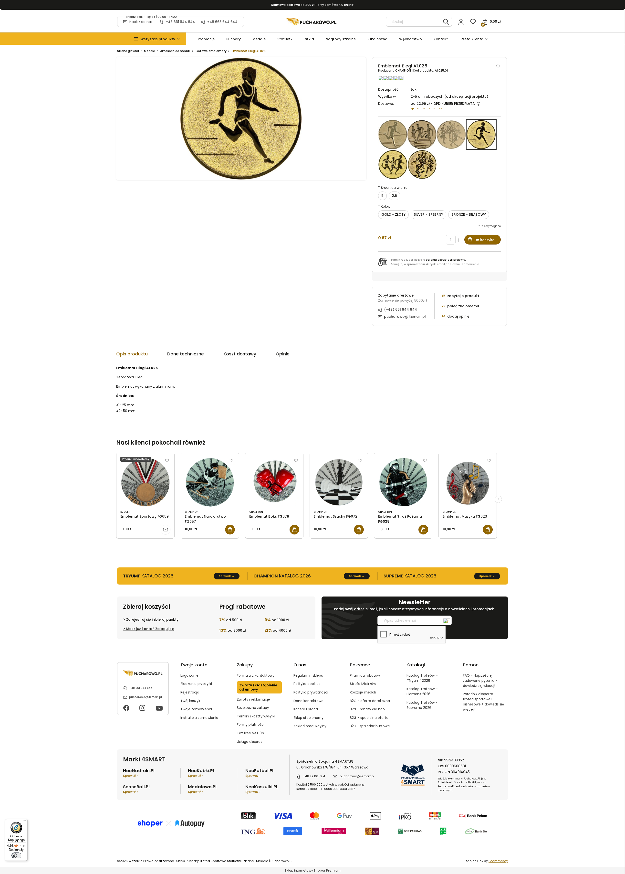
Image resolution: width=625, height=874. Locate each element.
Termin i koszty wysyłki (256, 716)
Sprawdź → (226, 576)
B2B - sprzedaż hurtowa (370, 726)
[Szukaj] (446, 21)
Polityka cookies (306, 683)
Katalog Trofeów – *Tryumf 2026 (422, 678)
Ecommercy (498, 861)
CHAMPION (403, 70)
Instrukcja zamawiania (199, 717)
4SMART (153, 759)
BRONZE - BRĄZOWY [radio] (468, 214)
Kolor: (384, 206)
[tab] (141, 355)
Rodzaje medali (363, 692)
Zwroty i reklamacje (253, 699)
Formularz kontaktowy (255, 675)
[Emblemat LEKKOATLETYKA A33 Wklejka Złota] (451, 134)
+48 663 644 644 (222, 21)
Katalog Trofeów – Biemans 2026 (422, 691)
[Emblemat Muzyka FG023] (468, 482)
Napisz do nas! (141, 21)
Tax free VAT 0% (250, 733)
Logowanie (189, 675)
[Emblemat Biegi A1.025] (481, 134)
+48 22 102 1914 (314, 776)
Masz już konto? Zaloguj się (150, 628)
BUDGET (125, 512)
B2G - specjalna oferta (369, 717)
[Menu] (25, 822)
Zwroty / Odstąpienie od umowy (258, 687)
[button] (157, 39)
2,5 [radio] (394, 195)
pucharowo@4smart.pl (405, 316)
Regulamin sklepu (308, 675)
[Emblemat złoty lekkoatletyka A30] (392, 134)
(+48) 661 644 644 (400, 309)
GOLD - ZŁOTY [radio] (393, 214)
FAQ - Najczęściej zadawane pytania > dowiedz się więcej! (480, 680)
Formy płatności (250, 724)
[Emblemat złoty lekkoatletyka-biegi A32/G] (422, 134)
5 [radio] (382, 195)
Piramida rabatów (365, 675)
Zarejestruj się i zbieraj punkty (152, 619)
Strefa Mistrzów (363, 683)
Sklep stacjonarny (308, 717)
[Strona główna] (311, 22)
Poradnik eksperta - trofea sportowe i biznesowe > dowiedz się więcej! (483, 702)
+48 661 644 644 (180, 21)
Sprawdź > (130, 776)
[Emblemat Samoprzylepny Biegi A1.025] (241, 118)
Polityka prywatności (310, 692)
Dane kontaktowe (308, 700)
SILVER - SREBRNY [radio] (428, 214)
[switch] (16, 855)
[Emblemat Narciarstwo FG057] (210, 482)
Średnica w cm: (392, 187)
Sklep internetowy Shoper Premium (313, 870)
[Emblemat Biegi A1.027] (392, 164)
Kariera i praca (305, 709)
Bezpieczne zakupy (253, 707)
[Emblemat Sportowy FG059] (145, 482)
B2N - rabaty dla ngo (367, 709)
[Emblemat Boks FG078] (274, 482)
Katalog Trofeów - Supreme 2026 (422, 705)
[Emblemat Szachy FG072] (339, 482)
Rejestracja (189, 692)
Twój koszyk (190, 700)
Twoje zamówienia (196, 709)
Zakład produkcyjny (309, 726)
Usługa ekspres (249, 741)
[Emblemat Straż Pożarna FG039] (403, 482)
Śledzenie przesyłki (196, 683)
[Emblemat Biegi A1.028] (422, 164)
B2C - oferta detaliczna (370, 700)
